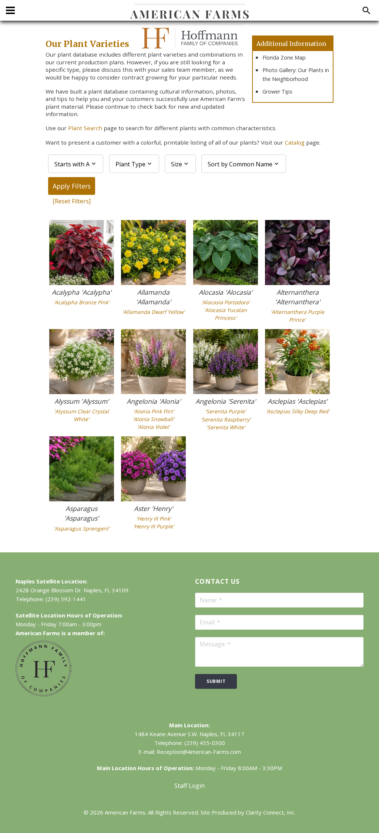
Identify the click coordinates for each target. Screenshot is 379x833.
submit (216, 681)
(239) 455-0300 (204, 742)
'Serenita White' (225, 427)
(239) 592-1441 (66, 599)
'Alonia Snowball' (153, 419)
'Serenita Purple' (225, 411)
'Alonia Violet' (153, 426)
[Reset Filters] (72, 201)
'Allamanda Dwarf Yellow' (153, 311)
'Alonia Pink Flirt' (153, 411)
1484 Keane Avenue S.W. (166, 734)
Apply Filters (72, 186)
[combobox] (75, 164)
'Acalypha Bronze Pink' (81, 302)
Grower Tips (277, 91)
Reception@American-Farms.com (199, 751)
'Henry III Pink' (153, 518)
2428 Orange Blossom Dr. (49, 590)
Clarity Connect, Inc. (270, 812)
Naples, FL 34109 (106, 590)
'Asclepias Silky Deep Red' (297, 411)
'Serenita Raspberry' (226, 419)
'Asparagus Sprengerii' (82, 528)
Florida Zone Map (284, 57)
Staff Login (189, 786)
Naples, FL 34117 (221, 734)
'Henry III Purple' (153, 526)
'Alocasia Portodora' (225, 302)
